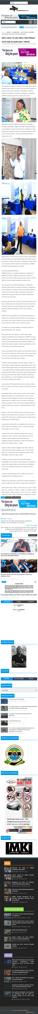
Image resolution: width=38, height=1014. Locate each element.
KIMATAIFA (8, 955)
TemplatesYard (19, 1008)
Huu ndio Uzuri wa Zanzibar (16, 699)
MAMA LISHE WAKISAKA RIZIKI (19, 930)
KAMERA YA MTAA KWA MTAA (14, 909)
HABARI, (23, 46)
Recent (6, 678)
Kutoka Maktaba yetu (15, 721)
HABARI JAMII (15, 32)
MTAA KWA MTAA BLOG (6, 1010)
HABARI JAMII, (29, 46)
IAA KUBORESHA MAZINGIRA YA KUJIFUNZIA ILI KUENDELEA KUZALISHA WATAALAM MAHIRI (17, 554)
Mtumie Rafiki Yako (8, 510)
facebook (31, 601)
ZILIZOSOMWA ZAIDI (19, 679)
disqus (19, 601)
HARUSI (7, 863)
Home (3, 32)
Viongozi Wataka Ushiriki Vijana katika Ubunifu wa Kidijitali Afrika (16, 575)
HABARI (10, 27)
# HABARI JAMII (16, 497)
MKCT (35, 1012)
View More (33, 535)
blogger (6, 601)
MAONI (31, 678)
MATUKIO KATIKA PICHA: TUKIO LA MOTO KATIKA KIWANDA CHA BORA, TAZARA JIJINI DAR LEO (23, 922)
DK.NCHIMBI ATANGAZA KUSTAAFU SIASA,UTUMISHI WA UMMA (19, 595)
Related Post (6, 535)
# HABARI (8, 497)
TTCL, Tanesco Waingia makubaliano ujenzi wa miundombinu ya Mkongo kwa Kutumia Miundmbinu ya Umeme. (21, 729)
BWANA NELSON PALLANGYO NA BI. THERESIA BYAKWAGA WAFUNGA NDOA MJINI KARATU (23, 898)
